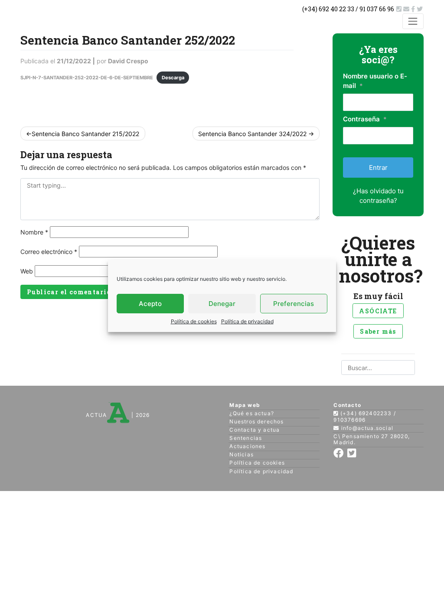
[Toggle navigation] (413, 21)
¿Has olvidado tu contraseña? (378, 196)
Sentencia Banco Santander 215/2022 (85, 133)
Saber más (378, 331)
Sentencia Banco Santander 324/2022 (252, 133)
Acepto (150, 303)
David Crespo (128, 61)
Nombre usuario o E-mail (375, 81)
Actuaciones (247, 446)
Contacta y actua (254, 429)
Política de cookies (194, 321)
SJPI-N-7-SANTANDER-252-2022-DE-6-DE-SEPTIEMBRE (86, 78)
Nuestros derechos (256, 421)
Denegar (222, 303)
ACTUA (96, 415)
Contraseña (365, 119)
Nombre (34, 232)
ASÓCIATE (378, 311)
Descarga (173, 78)
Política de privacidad (247, 321)
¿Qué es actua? (251, 413)
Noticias (241, 454)
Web (26, 271)
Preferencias (293, 303)
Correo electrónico (48, 251)
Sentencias (245, 438)
